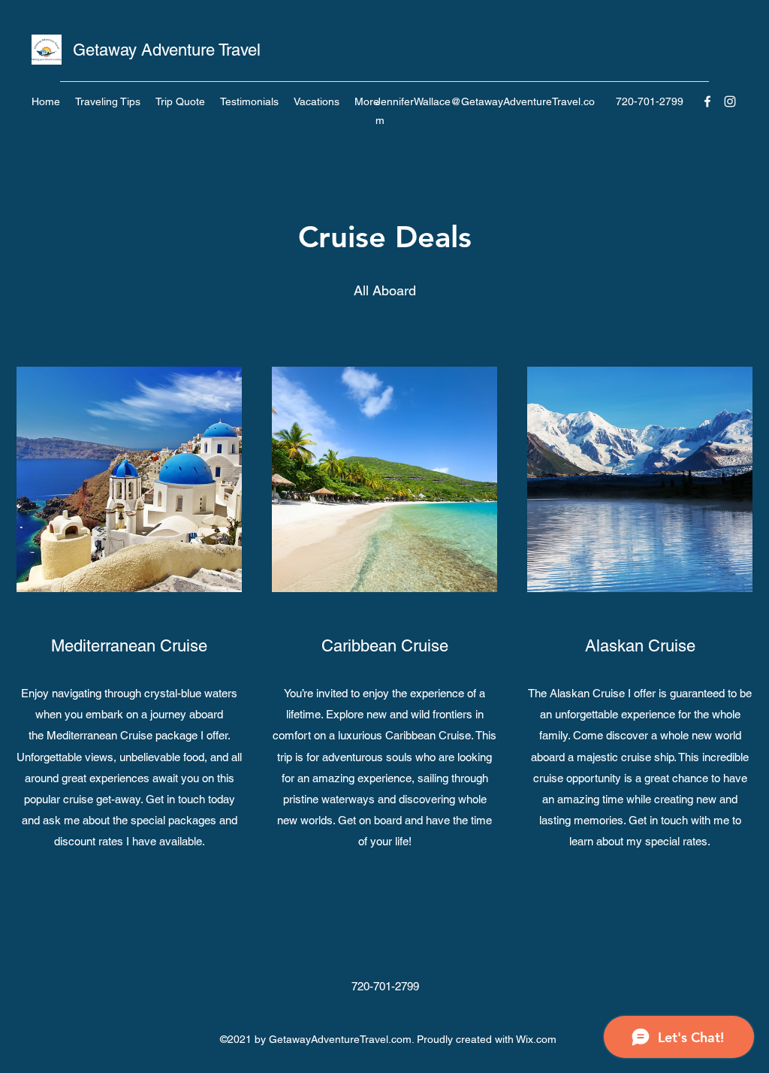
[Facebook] (707, 101)
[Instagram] (729, 101)
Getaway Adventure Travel (167, 50)
